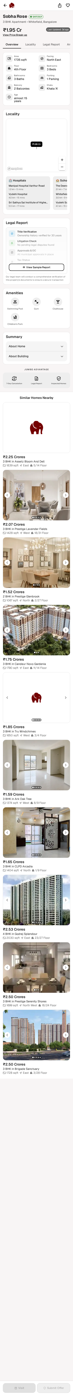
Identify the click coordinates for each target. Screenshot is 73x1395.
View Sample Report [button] (38, 267)
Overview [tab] (12, 44)
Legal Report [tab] (51, 44)
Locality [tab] (30, 44)
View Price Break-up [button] (15, 35)
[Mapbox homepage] (15, 169)
